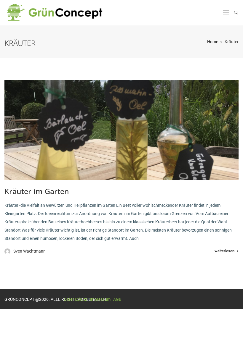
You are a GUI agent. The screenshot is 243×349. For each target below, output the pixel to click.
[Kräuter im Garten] (121, 130)
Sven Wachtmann (29, 251)
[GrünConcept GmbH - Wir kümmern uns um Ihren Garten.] (58, 12)
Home (212, 41)
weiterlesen (224, 251)
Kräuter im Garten (36, 191)
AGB (117, 299)
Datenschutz (75, 299)
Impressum (100, 299)
